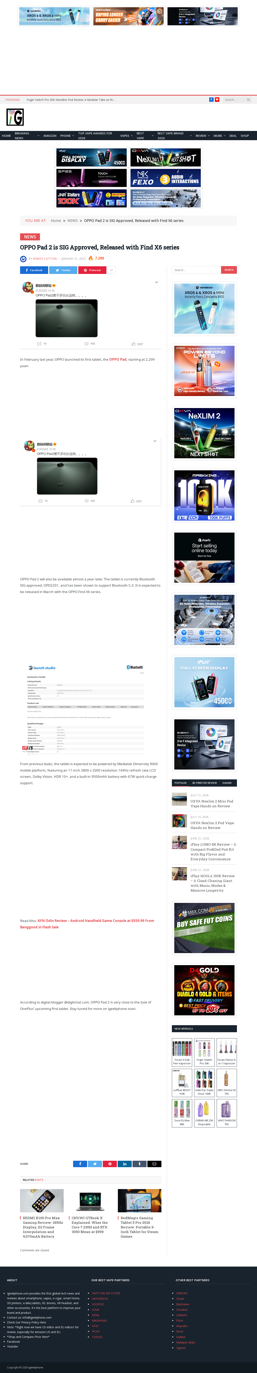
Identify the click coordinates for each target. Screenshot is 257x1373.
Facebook (13, 1341)
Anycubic (182, 1326)
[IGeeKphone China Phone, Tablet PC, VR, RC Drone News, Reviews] (15, 117)
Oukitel (180, 1337)
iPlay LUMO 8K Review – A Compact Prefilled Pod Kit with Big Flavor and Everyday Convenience (213, 851)
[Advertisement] (128, 61)
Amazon (49, 136)
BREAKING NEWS (22, 135)
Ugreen (181, 1348)
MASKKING (99, 1320)
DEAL (233, 136)
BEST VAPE (140, 135)
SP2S (95, 1326)
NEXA (95, 1315)
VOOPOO (98, 1304)
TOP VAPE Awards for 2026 (95, 135)
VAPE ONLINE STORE (106, 1293)
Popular (181, 783)
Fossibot (182, 1310)
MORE (218, 136)
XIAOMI (227, 783)
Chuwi (180, 1299)
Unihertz (181, 1315)
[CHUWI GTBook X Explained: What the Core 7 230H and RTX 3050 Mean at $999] (90, 1200)
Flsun (179, 1320)
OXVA (95, 1310)
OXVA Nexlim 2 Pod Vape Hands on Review (212, 825)
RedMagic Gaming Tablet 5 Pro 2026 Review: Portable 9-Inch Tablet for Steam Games (139, 1227)
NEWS (30, 237)
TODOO (97, 1337)
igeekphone (36, 1367)
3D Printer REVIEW (204, 783)
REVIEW (201, 136)
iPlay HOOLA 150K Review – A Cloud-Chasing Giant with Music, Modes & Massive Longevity (213, 883)
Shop (245, 136)
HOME (6, 136)
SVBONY (182, 1293)
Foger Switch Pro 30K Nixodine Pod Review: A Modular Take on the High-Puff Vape (72, 100)
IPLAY (96, 1331)
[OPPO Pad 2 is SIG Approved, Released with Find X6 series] (90, 314)
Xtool (179, 1331)
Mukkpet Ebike (185, 1342)
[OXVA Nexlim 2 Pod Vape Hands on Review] (179, 820)
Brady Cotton (45, 258)
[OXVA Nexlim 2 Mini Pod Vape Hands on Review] (179, 799)
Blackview (182, 1304)
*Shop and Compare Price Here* (28, 1337)
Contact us (14, 1317)
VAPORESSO (100, 1299)
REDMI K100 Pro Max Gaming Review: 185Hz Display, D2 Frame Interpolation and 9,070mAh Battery (43, 1227)
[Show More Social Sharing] (111, 270)
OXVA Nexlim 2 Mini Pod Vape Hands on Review (212, 803)
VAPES (124, 136)
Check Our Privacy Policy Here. (27, 1322)
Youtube (12, 1346)
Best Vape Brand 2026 (171, 135)
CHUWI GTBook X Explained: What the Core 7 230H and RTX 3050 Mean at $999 (90, 1225)
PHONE (65, 136)
